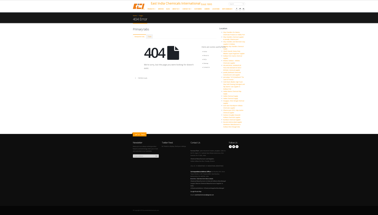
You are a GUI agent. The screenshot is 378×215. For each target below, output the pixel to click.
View (139, 37)
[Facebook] (236, 8)
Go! (156, 156)
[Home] (140, 6)
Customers (198, 9)
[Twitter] (240, 8)
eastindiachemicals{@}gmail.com (204, 195)
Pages (141, 16)
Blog (168, 9)
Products (151, 9)
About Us (175, 9)
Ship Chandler (227, 9)
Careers (207, 9)
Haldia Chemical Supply (230, 96)
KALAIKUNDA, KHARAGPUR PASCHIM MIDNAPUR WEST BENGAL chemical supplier (232, 67)
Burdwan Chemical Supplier (232, 120)
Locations (215, 9)
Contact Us (186, 9)
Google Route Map (195, 191)
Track (149, 37)
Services (161, 9)
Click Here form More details (205, 179)
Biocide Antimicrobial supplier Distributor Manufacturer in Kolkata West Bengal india (232, 124)
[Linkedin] (243, 8)
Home (135, 16)
